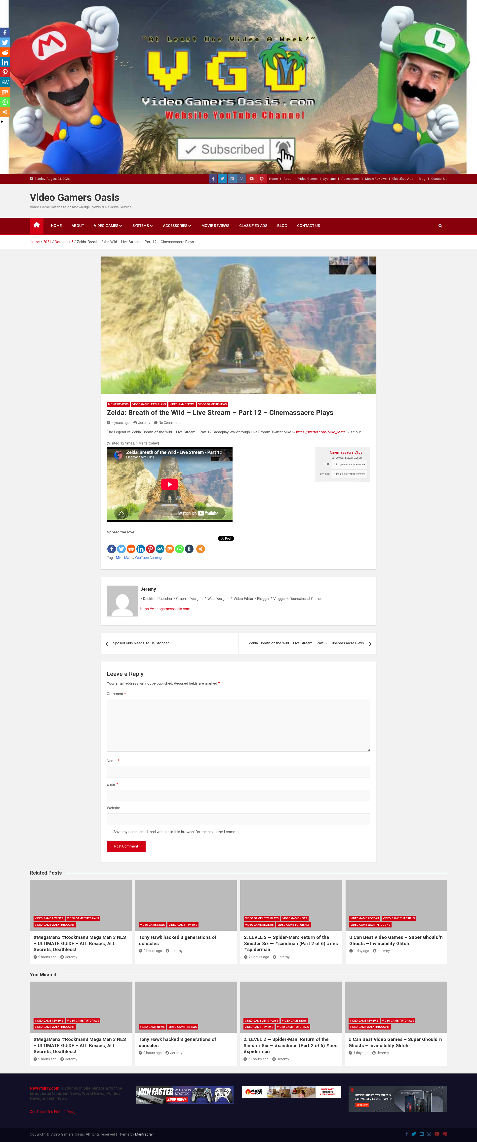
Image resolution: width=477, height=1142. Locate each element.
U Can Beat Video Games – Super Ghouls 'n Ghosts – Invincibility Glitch (396, 940)
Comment (116, 694)
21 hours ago (259, 957)
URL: (327, 464)
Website (113, 808)
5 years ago (121, 423)
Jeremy (144, 423)
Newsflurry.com (44, 1088)
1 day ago (361, 951)
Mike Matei (124, 558)
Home (273, 179)
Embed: (325, 474)
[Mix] (169, 544)
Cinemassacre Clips (346, 452)
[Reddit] (131, 544)
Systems (329, 179)
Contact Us (439, 179)
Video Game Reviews (212, 404)
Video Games (308, 179)
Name (113, 761)
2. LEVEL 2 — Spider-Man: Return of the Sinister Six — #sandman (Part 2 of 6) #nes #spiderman (291, 943)
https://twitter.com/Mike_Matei (321, 432)
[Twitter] (121, 544)
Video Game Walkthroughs (55, 924)
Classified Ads (402, 179)
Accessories (350, 179)
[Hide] (2, 122)
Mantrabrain (145, 1134)
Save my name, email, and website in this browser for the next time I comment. (178, 832)
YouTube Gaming (148, 558)
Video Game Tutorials (83, 918)
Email (112, 784)
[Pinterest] (150, 544)
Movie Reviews (376, 179)
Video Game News (182, 404)
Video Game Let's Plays (149, 404)
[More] (200, 544)
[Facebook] (111, 544)
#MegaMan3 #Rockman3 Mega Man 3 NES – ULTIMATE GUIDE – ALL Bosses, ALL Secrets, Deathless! (80, 943)
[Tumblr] (189, 544)
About (287, 179)
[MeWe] (160, 544)
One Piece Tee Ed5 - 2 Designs (55, 1111)
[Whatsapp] (179, 544)
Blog (422, 179)
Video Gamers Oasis (74, 197)
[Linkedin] (140, 544)
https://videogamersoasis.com (165, 609)
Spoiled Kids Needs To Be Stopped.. (142, 643)
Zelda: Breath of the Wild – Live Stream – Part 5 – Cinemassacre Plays (306, 643)
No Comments (170, 423)
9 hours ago (47, 957)
